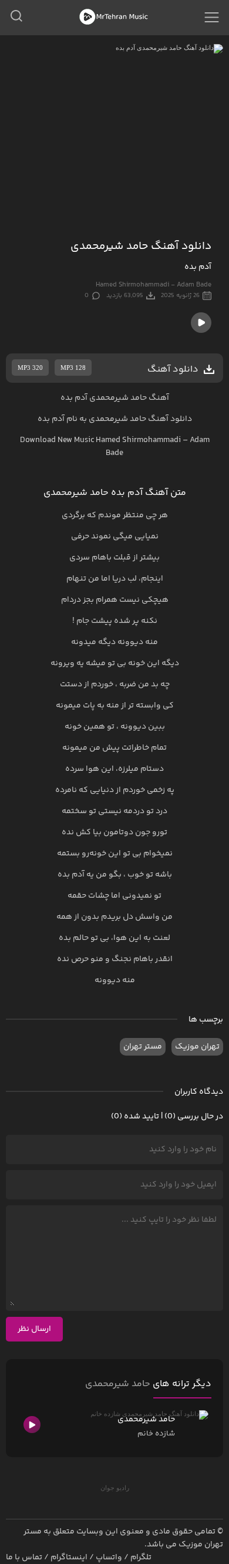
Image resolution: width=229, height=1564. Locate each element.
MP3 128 (73, 367)
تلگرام (140, 1557)
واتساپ (109, 1557)
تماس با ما (24, 1557)
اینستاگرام (68, 1557)
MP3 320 (30, 367)
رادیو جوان (114, 1487)
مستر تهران (142, 1046)
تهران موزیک (197, 1046)
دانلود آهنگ (170, 419)
